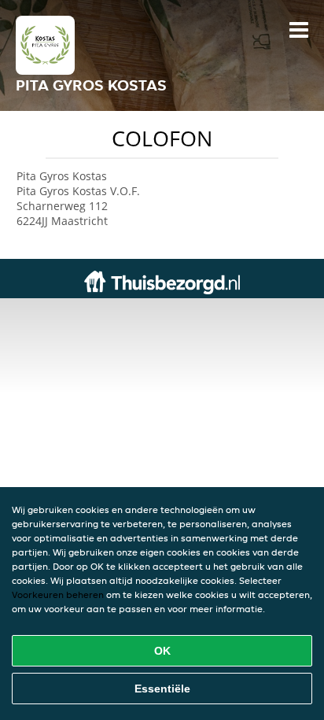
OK (162, 650)
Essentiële (162, 688)
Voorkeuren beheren (58, 594)
